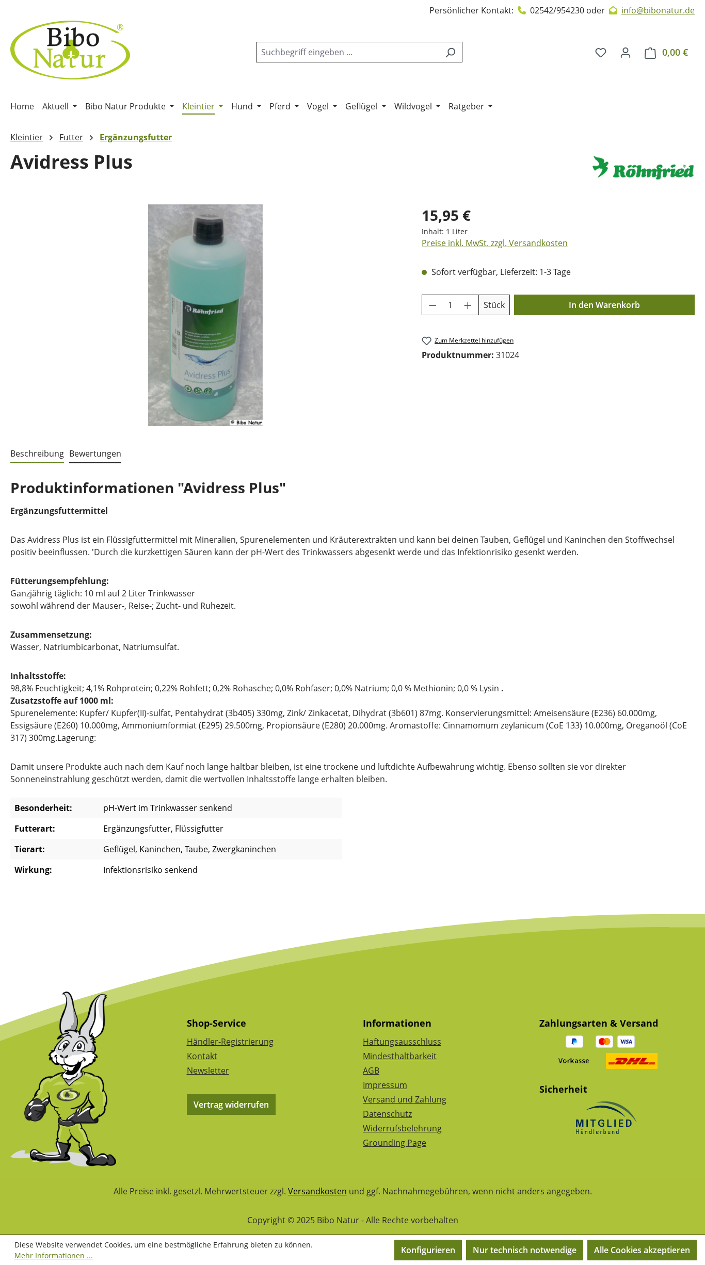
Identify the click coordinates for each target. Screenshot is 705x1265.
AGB (371, 1070)
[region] (205, 315)
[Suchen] (450, 52)
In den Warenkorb (604, 305)
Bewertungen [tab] (95, 453)
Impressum (385, 1085)
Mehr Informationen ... (53, 1255)
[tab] (37, 454)
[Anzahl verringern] (432, 305)
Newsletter (208, 1070)
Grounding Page (394, 1142)
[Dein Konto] (625, 52)
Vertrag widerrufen (231, 1104)
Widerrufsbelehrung (402, 1128)
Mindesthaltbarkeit (400, 1056)
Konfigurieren (428, 1250)
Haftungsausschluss (402, 1041)
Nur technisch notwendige (524, 1250)
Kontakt (202, 1056)
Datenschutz (387, 1114)
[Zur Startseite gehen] (70, 50)
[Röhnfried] (643, 168)
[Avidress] (205, 315)
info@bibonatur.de (658, 10)
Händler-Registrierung (230, 1041)
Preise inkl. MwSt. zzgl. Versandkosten (495, 243)
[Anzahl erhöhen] (468, 305)
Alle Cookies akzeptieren (642, 1250)
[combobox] (347, 52)
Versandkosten (317, 1191)
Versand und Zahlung (404, 1099)
